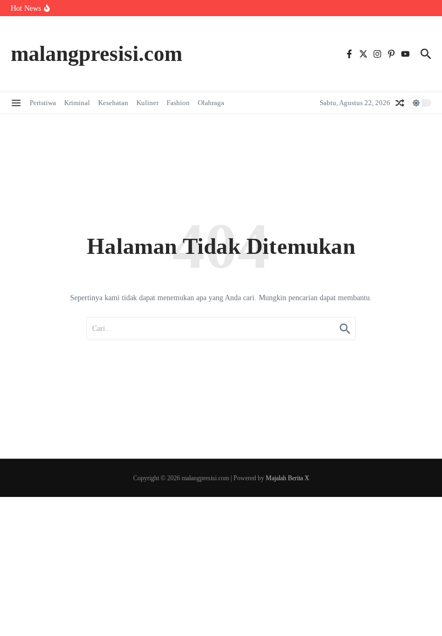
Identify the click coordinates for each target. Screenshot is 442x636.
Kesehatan (113, 103)
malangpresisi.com (96, 54)
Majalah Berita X (287, 478)
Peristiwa (43, 103)
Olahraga (211, 103)
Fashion (178, 103)
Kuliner (147, 103)
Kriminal (77, 103)
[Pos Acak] (400, 103)
